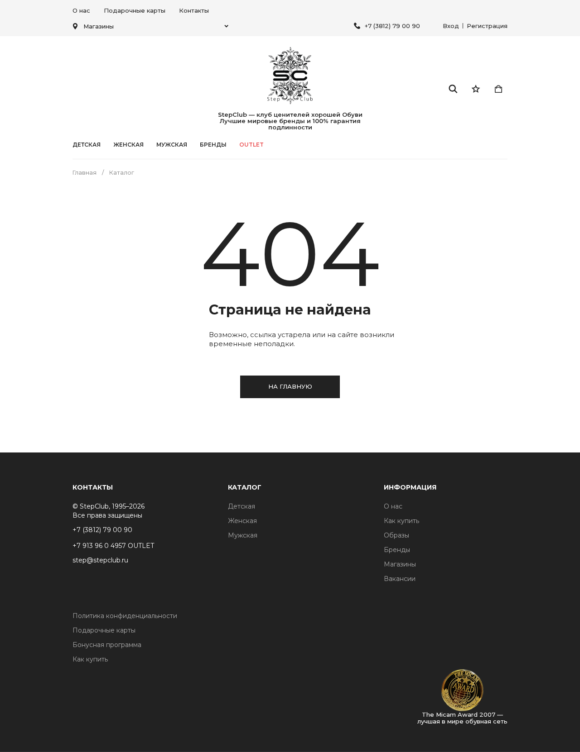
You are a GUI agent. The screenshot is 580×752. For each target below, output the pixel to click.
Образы (396, 535)
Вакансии (400, 579)
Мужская (171, 145)
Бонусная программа (106, 645)
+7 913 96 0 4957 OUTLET (113, 546)
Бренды (397, 550)
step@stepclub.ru (100, 560)
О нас (81, 10)
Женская (128, 145)
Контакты (194, 10)
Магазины (400, 564)
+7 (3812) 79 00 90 (392, 26)
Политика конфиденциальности (124, 616)
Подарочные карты (134, 10)
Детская (86, 145)
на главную (290, 386)
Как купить (401, 521)
